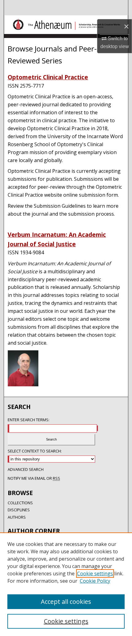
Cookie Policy (95, 580)
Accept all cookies (66, 601)
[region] (66, 584)
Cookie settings (95, 573)
